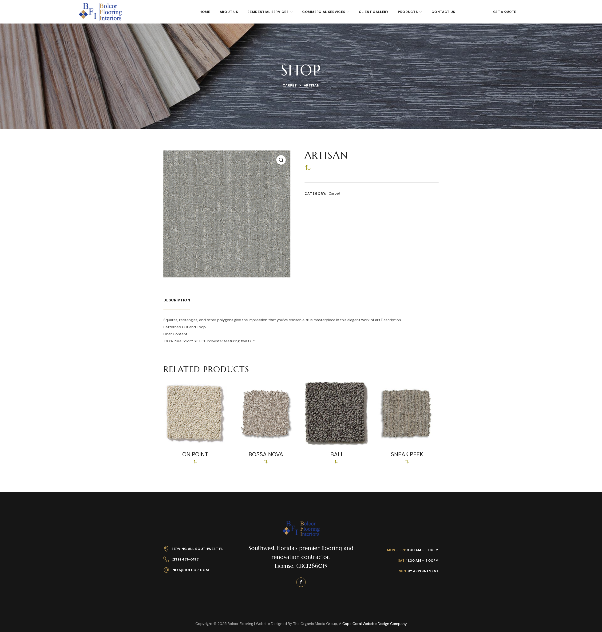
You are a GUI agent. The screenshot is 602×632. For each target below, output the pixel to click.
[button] (281, 160)
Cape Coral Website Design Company (374, 623)
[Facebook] (301, 582)
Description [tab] (176, 300)
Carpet (290, 85)
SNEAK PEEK (407, 454)
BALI (336, 454)
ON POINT (195, 454)
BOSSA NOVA (266, 454)
